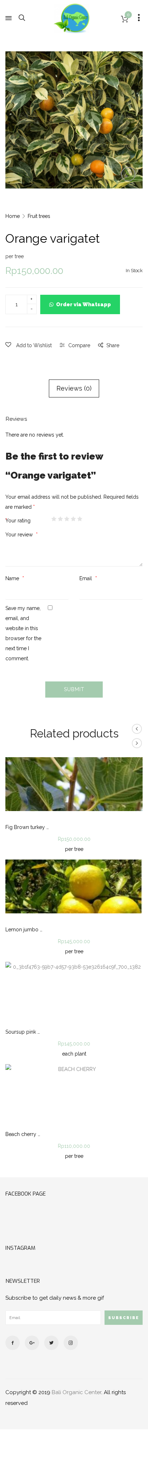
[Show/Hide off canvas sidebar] (139, 18)
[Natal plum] (137, 729)
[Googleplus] (32, 1343)
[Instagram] (71, 1343)
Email (86, 578)
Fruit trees (39, 216)
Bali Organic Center (76, 1392)
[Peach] (137, 743)
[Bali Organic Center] (71, 18)
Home (12, 216)
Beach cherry (20, 1134)
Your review (19, 534)
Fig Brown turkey (25, 827)
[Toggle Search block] (22, 18)
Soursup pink (20, 1032)
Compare (79, 345)
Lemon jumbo (21, 929)
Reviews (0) (74, 388)
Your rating (18, 520)
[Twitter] (51, 1343)
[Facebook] (12, 1343)
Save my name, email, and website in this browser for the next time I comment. (23, 633)
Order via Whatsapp (83, 304)
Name (12, 578)
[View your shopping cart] (124, 19)
